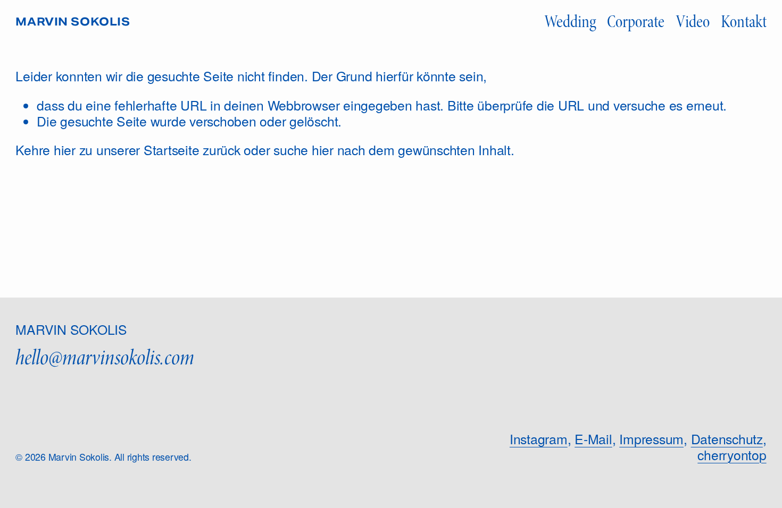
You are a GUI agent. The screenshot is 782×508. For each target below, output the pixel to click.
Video (693, 22)
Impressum (651, 439)
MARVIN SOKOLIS (72, 22)
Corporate (635, 22)
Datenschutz (727, 439)
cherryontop (731, 455)
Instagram (539, 439)
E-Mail (593, 439)
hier (65, 149)
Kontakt (744, 22)
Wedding (570, 22)
